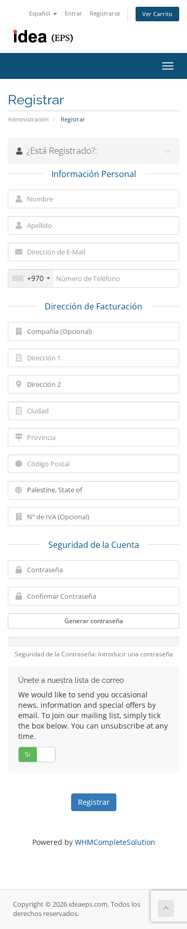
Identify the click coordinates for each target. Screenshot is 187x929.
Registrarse (105, 13)
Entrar (73, 13)
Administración (28, 119)
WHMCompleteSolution (115, 842)
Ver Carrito (157, 14)
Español (40, 13)
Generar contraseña (93, 620)
